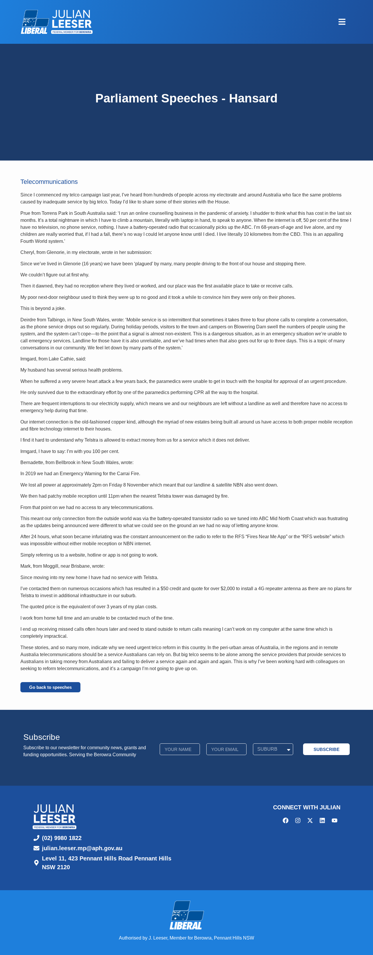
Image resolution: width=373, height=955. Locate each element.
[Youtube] (334, 820)
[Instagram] (298, 820)
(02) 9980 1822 (62, 838)
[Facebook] (285, 820)
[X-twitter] (310, 820)
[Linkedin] (322, 820)
